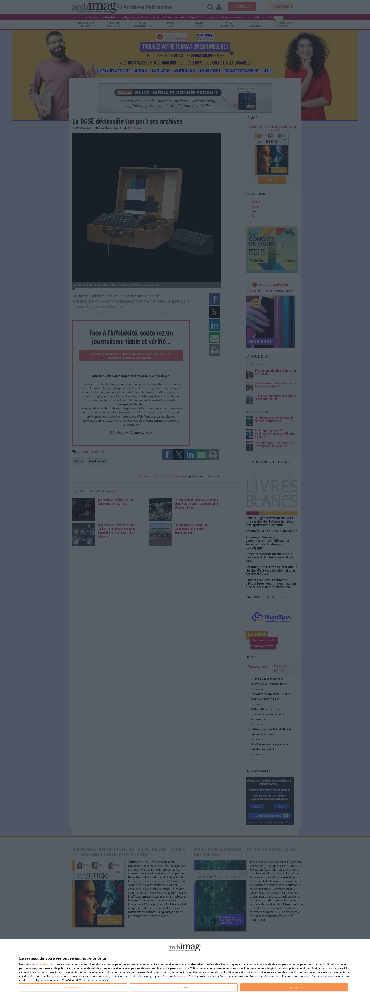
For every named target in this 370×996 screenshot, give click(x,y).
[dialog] (185, 967)
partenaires (42, 964)
